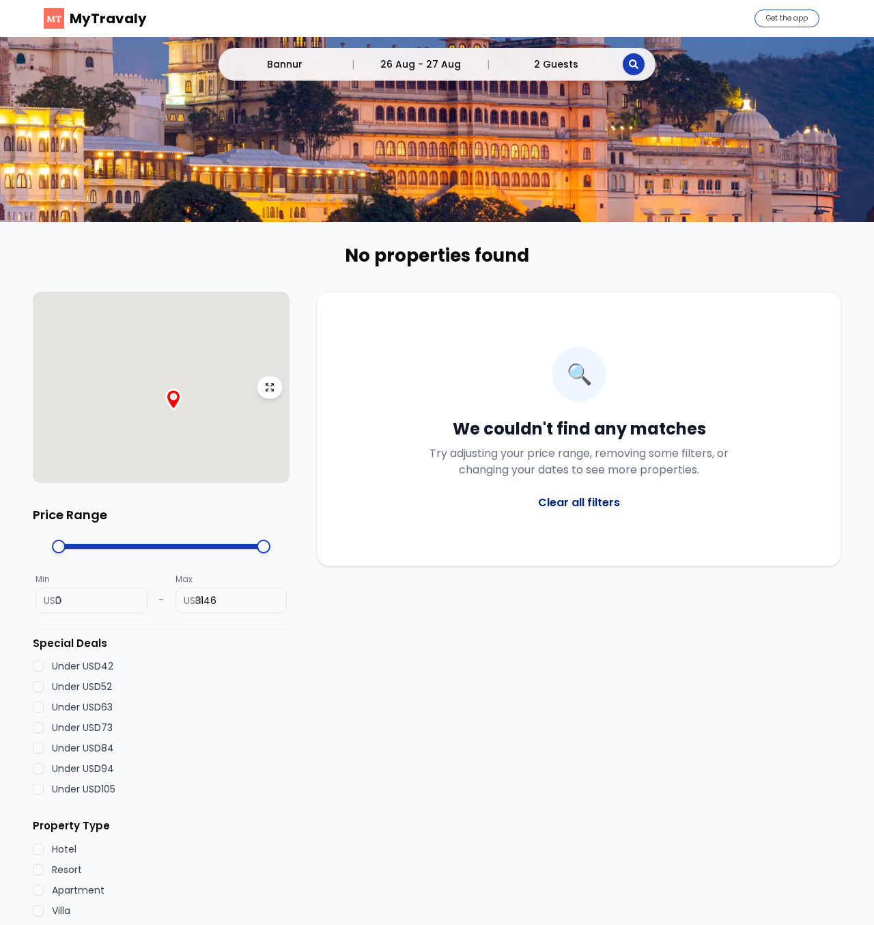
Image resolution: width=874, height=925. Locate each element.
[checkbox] (38, 666)
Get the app (787, 18)
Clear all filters (579, 502)
